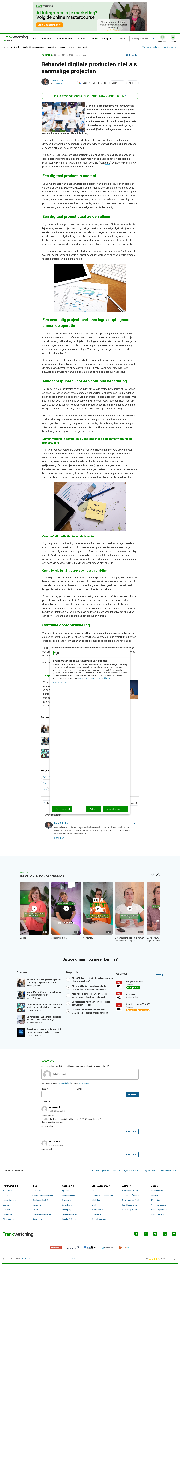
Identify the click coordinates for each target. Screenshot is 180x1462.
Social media (97, 1209)
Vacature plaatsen (159, 1209)
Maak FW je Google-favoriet (94, 83)
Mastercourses (68, 1195)
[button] (158, 873)
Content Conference (130, 1195)
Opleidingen (67, 1205)
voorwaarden (83, 1083)
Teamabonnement (99, 1219)
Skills (94, 1205)
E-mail (80, 1089)
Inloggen (173, 41)
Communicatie (157, 1190)
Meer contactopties (168, 1171)
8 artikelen (59, 837)
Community (83, 47)
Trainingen (66, 1200)
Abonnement (97, 1214)
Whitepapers (108, 38)
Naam (44, 1089)
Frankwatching (10, 1186)
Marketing (52, 47)
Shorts (71, 47)
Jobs (93, 38)
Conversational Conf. (130, 1200)
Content (154, 1195)
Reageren (130, 1131)
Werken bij (7, 1214)
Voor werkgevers (158, 1205)
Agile (45, 776)
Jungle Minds (58, 83)
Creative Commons (29, 1259)
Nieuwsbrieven (9, 1200)
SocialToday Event (129, 1205)
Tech (45, 789)
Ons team (7, 1209)
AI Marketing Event (130, 1190)
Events (81, 38)
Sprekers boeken (69, 1214)
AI (93, 1190)
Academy (46, 38)
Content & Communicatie (33, 47)
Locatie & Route (69, 1219)
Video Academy (64, 38)
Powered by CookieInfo (61, 682)
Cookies (62, 1259)
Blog (34, 38)
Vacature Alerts (157, 1214)
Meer (122, 38)
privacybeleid (65, 1083)
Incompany (66, 1209)
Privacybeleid (72, 1259)
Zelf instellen (61, 809)
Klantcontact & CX (40, 1200)
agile (107, 162)
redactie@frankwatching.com (107, 1171)
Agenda (65, 1190)
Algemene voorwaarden (47, 1259)
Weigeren (94, 809)
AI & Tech (15, 47)
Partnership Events (130, 1209)
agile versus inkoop (110, 408)
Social (62, 47)
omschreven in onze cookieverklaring (94, 678)
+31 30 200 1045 (133, 1171)
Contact (6, 1195)
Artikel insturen (171, 47)
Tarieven (151, 1171)
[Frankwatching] (16, 37)
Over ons (6, 1205)
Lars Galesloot (57, 80)
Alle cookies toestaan (115, 809)
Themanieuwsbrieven (152, 47)
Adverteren (7, 1190)
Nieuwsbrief (162, 41)
